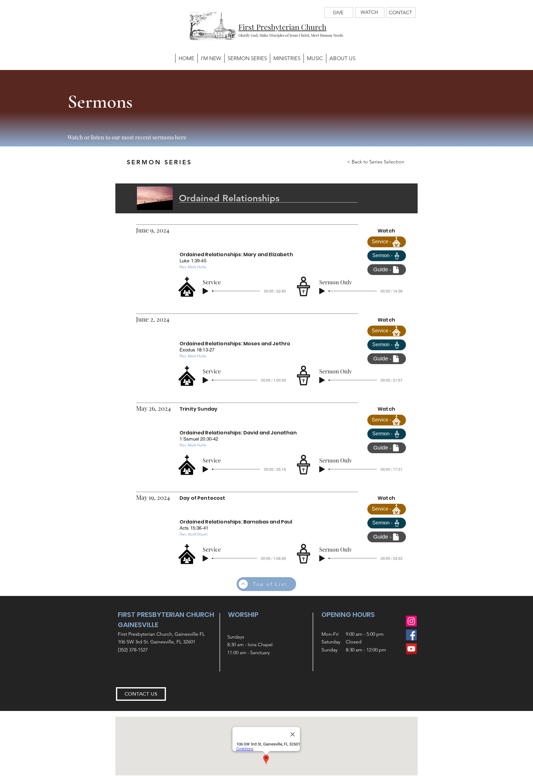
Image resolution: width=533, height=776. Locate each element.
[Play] (205, 291)
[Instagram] (411, 621)
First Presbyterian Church (282, 27)
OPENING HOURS (348, 614)
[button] (287, 58)
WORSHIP (243, 614)
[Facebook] (411, 635)
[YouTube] (411, 648)
